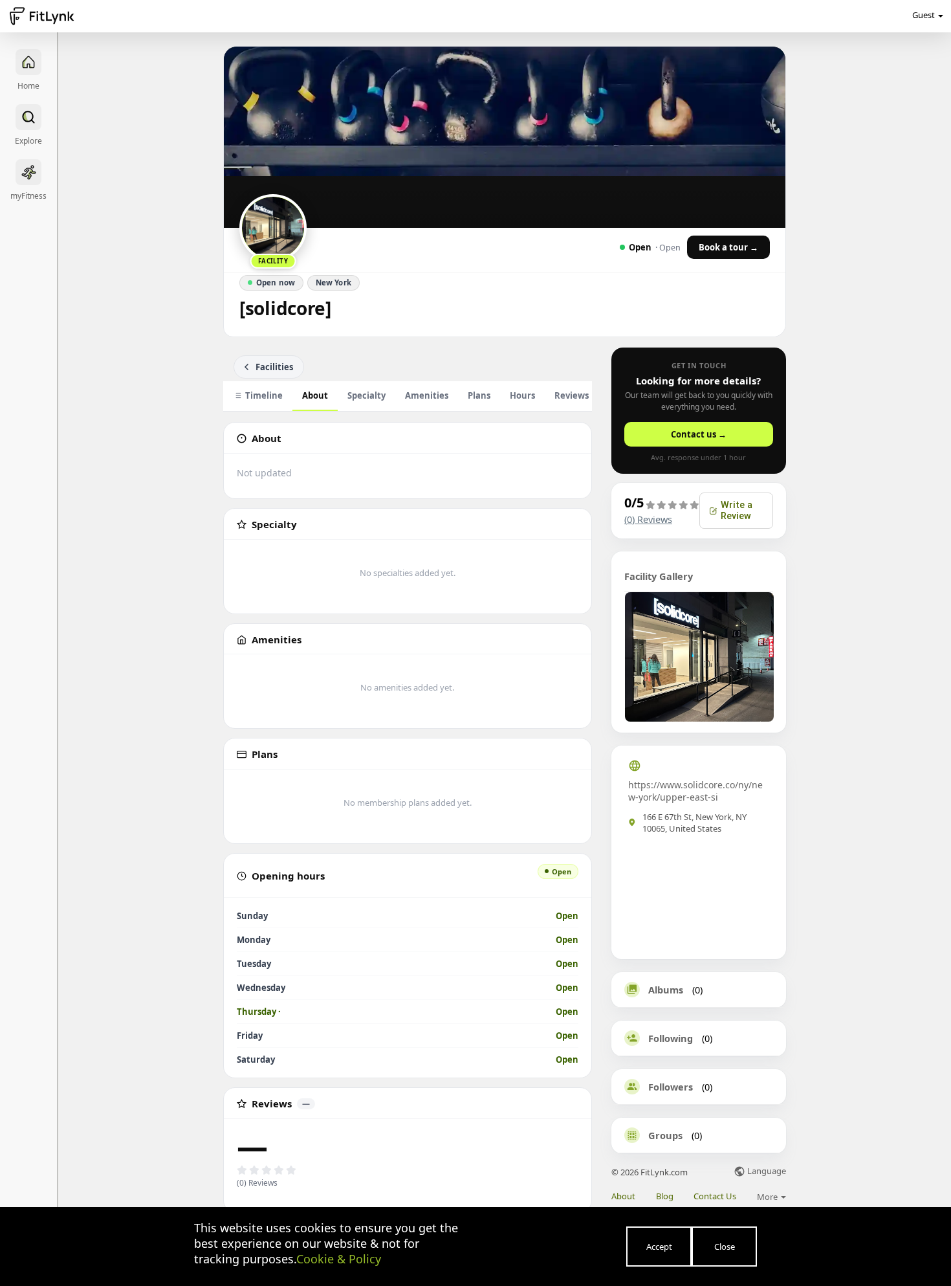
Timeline (264, 395)
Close (724, 1246)
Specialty (366, 395)
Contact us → (699, 434)
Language (765, 1172)
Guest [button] (923, 15)
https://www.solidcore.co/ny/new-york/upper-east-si (695, 791)
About (315, 395)
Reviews (578, 395)
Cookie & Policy (338, 1259)
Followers (670, 1086)
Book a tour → (728, 247)
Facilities (274, 367)
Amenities (426, 395)
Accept (659, 1246)
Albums (665, 989)
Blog (664, 1196)
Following (670, 1038)
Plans (479, 395)
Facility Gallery (658, 576)
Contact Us (715, 1196)
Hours (522, 395)
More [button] (768, 1197)
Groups (665, 1135)
